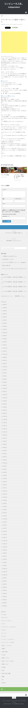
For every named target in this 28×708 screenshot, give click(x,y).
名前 (3, 198)
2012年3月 (4, 512)
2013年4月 (4, 478)
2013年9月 (4, 466)
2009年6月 (4, 587)
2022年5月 (4, 363)
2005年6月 (4, 606)
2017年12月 (4, 416)
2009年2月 (4, 599)
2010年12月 (4, 540)
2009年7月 (4, 584)
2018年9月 (4, 407)
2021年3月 (4, 369)
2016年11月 (4, 432)
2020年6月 (4, 382)
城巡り (3, 648)
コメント (4, 189)
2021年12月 (4, 366)
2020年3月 (4, 385)
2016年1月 (4, 438)
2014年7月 (4, 450)
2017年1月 (4, 425)
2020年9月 (4, 376)
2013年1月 (4, 488)
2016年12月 (4, 428)
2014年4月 (4, 453)
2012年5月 (4, 506)
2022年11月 (4, 354)
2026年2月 (4, 320)
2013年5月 (4, 475)
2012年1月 (4, 515)
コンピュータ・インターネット (9, 626)
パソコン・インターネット (8, 639)
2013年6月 (4, 472)
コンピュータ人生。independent (14, 5)
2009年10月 (4, 574)
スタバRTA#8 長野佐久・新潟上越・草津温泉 (12, 277)
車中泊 (3, 682)
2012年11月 (4, 494)
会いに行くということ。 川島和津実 (11, 296)
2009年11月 (4, 571)
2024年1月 (4, 345)
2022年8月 (4, 357)
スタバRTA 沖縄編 (5, 174)
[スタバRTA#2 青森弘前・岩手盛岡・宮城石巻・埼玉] (20, 170)
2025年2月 (4, 329)
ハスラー (4, 636)
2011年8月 (4, 525)
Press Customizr (20, 703)
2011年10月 (4, 519)
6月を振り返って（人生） (8, 259)
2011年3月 (4, 534)
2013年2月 (4, 484)
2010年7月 (4, 556)
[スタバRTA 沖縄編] (7, 170)
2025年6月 (4, 323)
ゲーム (3, 623)
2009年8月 (4, 581)
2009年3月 (4, 596)
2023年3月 (4, 351)
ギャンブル (4, 617)
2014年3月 (4, 456)
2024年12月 (4, 332)
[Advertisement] (14, 42)
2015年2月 (4, 444)
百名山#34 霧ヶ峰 (6, 265)
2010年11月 (4, 543)
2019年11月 (4, 394)
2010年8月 (4, 553)
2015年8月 (4, 441)
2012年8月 (4, 500)
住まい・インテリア (6, 645)
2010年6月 (4, 559)
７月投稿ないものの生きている (9, 256)
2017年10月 (4, 419)
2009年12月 (4, 568)
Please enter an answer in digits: (9, 214)
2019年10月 (4, 397)
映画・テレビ (5, 664)
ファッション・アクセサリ (8, 642)
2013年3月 (4, 481)
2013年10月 (4, 463)
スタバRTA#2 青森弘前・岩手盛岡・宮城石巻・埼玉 (19, 176)
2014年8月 (4, 447)
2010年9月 (4, 550)
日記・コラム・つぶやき (7, 661)
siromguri (4, 614)
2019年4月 (4, 404)
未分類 (3, 667)
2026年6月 (4, 307)
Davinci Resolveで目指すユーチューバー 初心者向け (14, 262)
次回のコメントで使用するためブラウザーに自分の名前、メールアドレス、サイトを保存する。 (13, 211)
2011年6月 (4, 531)
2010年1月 (4, 565)
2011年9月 (4, 522)
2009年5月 (4, 590)
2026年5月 (4, 310)
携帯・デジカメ (5, 658)
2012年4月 (4, 509)
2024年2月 (4, 341)
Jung (22, 296)
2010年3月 (4, 562)
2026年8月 (4, 304)
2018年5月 (4, 410)
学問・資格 (4, 651)
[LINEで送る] (15, 27)
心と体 (3, 654)
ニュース (4, 633)
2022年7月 (4, 360)
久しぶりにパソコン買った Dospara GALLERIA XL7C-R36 (14, 268)
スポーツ (4, 630)
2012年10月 (4, 497)
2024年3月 (4, 338)
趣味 (2, 15)
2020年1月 (4, 391)
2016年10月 (4, 435)
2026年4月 (4, 314)
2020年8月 (4, 379)
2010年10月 (4, 547)
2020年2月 (4, 388)
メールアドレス (17, 198)
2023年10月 (4, 348)
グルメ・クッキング (6, 620)
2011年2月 (4, 537)
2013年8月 (4, 469)
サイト (3, 203)
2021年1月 (4, 373)
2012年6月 (4, 503)
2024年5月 (4, 335)
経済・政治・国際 (6, 673)
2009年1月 (4, 602)
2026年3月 (4, 317)
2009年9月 (4, 578)
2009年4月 (4, 593)
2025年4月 (4, 326)
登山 (3, 670)
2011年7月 (4, 528)
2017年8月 (4, 422)
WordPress (8, 703)
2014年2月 (4, 460)
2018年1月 (4, 413)
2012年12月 (4, 491)
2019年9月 (4, 401)
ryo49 (3, 24)
